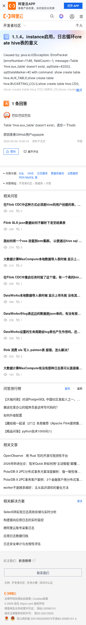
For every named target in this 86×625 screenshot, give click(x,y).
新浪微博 (25, 560)
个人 (79, 25)
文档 (7, 582)
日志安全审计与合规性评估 (22, 543)
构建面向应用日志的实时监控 (24, 520)
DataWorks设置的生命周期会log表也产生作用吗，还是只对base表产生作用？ (43, 331)
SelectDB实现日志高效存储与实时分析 (30, 512)
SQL (21, 173)
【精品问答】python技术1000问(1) (28, 431)
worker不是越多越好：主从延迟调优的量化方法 (36, 487)
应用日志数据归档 (16, 535)
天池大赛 (32, 582)
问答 (48, 183)
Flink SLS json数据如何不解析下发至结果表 (34, 222)
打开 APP (73, 6)
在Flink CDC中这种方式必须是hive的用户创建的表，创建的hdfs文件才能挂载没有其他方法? (43, 204)
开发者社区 (25, 183)
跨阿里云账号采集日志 (19, 527)
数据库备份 (57, 173)
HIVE (31, 173)
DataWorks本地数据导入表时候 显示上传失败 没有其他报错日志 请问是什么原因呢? (43, 295)
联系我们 (43, 572)
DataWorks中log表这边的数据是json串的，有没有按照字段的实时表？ (43, 313)
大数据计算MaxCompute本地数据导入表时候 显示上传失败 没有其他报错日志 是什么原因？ (43, 259)
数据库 (39, 183)
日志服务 (42, 173)
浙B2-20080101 (46, 608)
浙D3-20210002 (44, 613)
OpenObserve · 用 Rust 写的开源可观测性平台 (36, 455)
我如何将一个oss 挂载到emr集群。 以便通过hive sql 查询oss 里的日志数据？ (43, 240)
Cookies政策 (40, 598)
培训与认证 (46, 582)
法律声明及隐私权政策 (17, 598)
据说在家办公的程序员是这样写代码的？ (31, 407)
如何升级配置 (13, 415)
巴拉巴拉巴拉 (21, 115)
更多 (79, 501)
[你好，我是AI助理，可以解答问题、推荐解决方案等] (61, 16)
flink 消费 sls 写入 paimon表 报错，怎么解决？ (37, 350)
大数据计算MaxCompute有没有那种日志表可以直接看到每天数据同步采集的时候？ (43, 368)
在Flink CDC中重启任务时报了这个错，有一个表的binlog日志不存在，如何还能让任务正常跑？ (43, 277)
